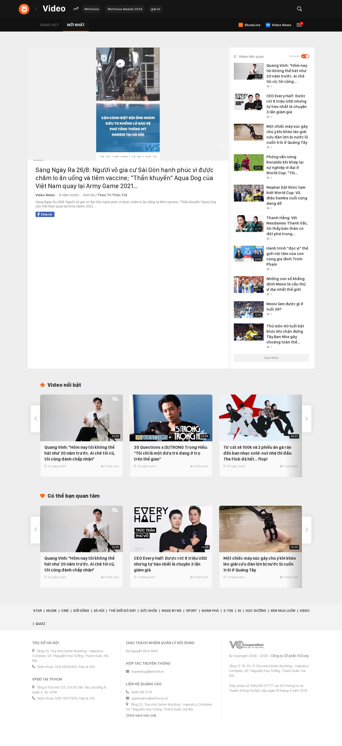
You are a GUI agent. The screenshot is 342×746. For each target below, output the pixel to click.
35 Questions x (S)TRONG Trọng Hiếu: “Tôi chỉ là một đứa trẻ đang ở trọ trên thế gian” (171, 453)
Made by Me (171, 611)
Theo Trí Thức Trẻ (112, 195)
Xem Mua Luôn (283, 611)
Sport (191, 611)
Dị (239, 611)
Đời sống (81, 611)
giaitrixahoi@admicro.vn (149, 698)
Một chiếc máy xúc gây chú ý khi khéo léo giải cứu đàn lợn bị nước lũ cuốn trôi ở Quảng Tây (259, 564)
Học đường (256, 611)
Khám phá (210, 611)
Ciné (65, 611)
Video (304, 611)
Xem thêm (271, 358)
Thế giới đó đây (122, 611)
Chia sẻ (46, 214)
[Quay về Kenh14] (24, 9)
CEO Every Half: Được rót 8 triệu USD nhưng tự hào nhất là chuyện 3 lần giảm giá (170, 564)
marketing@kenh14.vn (147, 672)
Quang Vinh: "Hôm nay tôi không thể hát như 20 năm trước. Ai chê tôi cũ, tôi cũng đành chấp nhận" (79, 453)
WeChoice (91, 9)
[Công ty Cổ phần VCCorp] (246, 645)
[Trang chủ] (54, 8)
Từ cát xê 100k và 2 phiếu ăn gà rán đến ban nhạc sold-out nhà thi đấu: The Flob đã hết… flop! (257, 453)
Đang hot (49, 25)
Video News (45, 195)
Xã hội (99, 611)
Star (37, 611)
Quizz (40, 624)
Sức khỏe (148, 611)
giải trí (155, 9)
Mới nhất (76, 25)
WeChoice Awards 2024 (125, 9)
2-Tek (228, 611)
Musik (51, 611)
